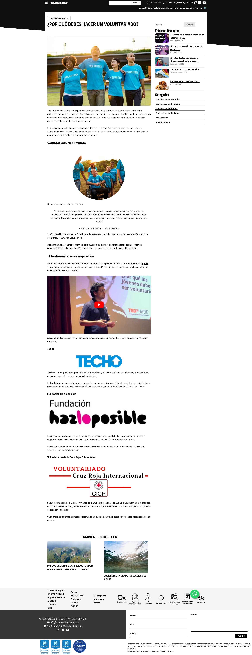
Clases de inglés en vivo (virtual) (56, 592)
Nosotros (76, 599)
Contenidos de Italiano (167, 113)
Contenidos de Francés (167, 104)
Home (97, 602)
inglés (145, 263)
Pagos (74, 602)
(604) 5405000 (155, 2)
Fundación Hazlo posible (61, 394)
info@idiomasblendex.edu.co (64, 622)
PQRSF (74, 606)
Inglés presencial (56, 597)
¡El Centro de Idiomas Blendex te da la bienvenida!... (187, 36)
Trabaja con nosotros (100, 597)
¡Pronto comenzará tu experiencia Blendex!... (186, 48)
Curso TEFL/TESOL (77, 593)
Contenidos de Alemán (167, 99)
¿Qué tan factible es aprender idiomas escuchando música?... (184, 59)
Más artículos (162, 122)
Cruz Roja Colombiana (82, 457)
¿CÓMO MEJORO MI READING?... (185, 81)
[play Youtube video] (99, 305)
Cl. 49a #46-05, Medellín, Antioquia (178, 2)
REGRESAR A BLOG (59, 18)
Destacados (161, 117)
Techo (50, 349)
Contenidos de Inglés (166, 108)
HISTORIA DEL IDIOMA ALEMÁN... (185, 69)
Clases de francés (53, 602)
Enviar (241, 636)
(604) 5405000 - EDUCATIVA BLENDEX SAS (64, 619)
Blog (50, 608)
